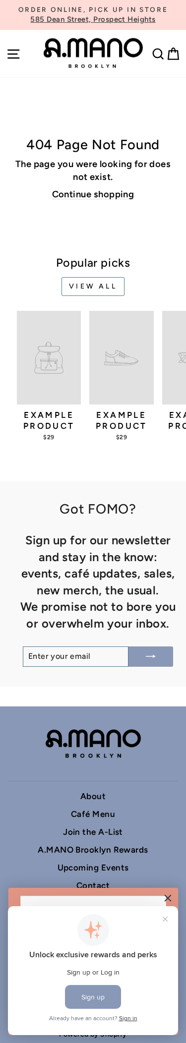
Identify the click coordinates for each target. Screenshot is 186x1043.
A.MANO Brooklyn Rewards (93, 850)
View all (93, 286)
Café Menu (93, 814)
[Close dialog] (168, 898)
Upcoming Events (93, 867)
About (93, 796)
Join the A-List (93, 832)
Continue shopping (93, 194)
